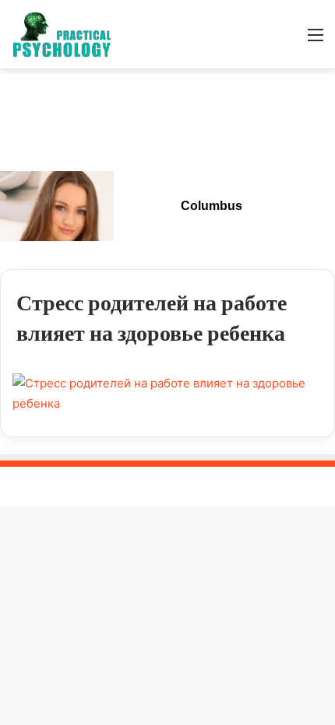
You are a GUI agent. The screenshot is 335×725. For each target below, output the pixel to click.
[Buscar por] (288, 40)
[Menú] (315, 40)
